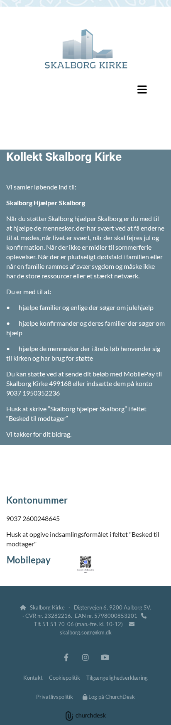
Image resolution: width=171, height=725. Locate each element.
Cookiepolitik (64, 677)
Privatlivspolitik (54, 696)
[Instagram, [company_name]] (85, 657)
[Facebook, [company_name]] (66, 657)
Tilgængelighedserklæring (117, 677)
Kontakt (33, 677)
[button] (85, 89)
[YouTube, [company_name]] (105, 657)
